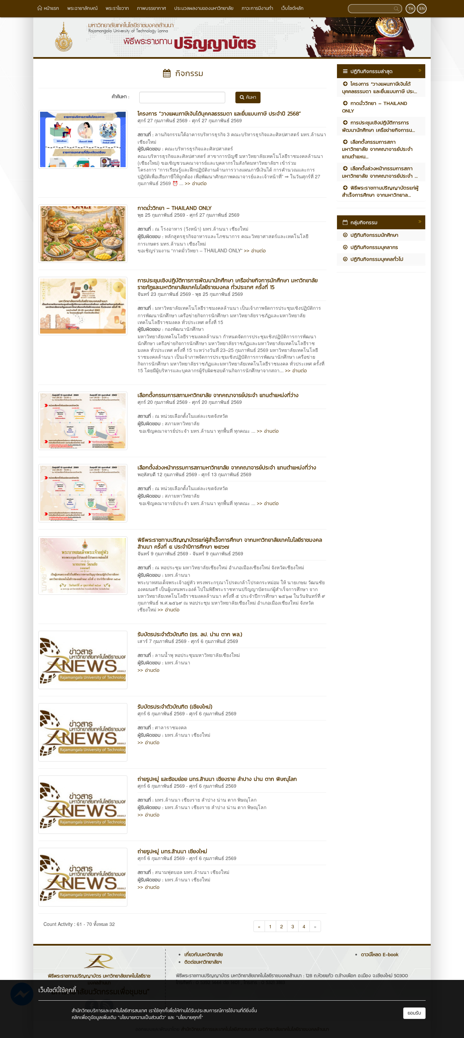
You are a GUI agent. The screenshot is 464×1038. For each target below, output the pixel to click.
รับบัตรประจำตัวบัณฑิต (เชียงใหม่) (175, 706)
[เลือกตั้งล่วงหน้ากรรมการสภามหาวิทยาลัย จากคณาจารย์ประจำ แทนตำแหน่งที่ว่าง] (82, 492)
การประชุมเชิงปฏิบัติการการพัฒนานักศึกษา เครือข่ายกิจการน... (378, 126)
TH (410, 8)
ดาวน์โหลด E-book (379, 954)
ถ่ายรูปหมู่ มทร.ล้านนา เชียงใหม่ (172, 851)
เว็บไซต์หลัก (292, 8)
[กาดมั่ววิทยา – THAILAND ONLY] (82, 233)
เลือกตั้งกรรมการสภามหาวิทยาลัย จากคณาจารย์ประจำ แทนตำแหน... (377, 149)
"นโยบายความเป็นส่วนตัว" (142, 1017)
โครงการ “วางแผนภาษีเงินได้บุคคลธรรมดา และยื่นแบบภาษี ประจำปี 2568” (219, 113)
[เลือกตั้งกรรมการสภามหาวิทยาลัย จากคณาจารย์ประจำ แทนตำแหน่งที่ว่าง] (82, 419)
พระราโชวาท (117, 8)
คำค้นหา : (120, 96)
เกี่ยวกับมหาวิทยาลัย (203, 954)
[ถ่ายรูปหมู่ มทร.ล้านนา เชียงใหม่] (82, 876)
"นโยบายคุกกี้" (189, 1017)
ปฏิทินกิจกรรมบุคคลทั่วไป (376, 259)
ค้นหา (250, 97)
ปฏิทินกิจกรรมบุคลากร (373, 247)
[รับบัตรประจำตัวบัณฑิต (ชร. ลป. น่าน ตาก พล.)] (82, 659)
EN (422, 8)
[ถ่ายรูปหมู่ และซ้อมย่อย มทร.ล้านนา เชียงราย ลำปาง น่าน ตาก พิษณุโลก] (82, 804)
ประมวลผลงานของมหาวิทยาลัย (203, 8)
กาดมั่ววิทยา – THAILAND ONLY (175, 208)
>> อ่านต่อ (196, 183)
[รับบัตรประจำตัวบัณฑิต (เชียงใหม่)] (82, 731)
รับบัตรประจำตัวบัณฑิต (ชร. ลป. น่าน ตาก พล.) (190, 634)
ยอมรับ (414, 1013)
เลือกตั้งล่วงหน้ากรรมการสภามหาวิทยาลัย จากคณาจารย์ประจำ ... (380, 171)
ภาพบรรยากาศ (151, 8)
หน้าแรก (50, 8)
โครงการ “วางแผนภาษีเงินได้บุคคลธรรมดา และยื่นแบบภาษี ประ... (379, 87)
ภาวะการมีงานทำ (257, 8)
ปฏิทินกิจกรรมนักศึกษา (373, 235)
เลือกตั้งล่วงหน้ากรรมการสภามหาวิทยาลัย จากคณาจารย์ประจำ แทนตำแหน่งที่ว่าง (227, 467)
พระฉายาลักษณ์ (82, 8)
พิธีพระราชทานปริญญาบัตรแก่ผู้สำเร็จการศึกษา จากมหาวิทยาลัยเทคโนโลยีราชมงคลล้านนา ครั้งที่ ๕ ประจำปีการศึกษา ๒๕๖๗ (230, 543)
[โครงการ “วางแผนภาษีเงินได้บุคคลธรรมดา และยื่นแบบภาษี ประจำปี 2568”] (82, 138)
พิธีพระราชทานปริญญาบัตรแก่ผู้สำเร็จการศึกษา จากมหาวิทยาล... (380, 191)
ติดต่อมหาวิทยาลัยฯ (202, 962)
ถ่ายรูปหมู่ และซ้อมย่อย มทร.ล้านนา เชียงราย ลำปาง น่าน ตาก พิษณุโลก (217, 779)
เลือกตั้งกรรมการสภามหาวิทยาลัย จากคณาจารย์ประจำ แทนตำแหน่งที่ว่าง (218, 395)
